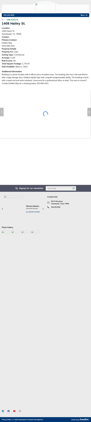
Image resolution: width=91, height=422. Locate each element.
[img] (45, 114)
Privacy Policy (6, 419)
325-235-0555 (9, 15)
